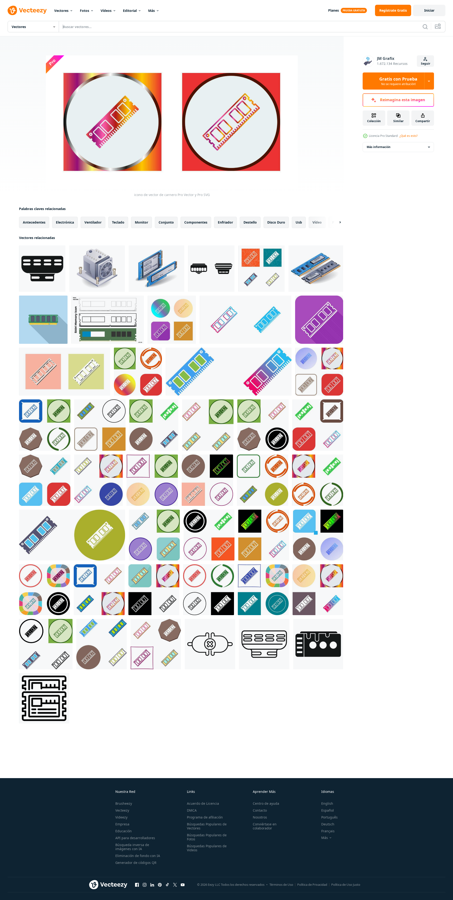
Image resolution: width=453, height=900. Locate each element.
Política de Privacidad (312, 884)
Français (328, 831)
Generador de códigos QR (135, 862)
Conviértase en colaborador (265, 826)
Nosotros (260, 817)
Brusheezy (123, 803)
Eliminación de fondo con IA (137, 855)
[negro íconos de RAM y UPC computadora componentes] (211, 268)
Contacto (260, 810)
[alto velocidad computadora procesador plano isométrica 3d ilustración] (97, 268)
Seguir (425, 64)
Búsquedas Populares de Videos (207, 848)
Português (329, 817)
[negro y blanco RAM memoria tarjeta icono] (318, 644)
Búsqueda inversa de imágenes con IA (132, 847)
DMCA (192, 810)
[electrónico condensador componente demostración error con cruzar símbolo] (210, 644)
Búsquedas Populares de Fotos (207, 837)
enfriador (225, 222)
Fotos (84, 10)
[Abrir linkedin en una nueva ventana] (152, 884)
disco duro (276, 222)
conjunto (166, 222)
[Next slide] (336, 222)
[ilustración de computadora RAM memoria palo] (43, 320)
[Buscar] (425, 26)
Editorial (130, 10)
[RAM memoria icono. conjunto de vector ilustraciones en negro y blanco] (107, 320)
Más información (378, 147)
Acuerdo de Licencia (203, 803)
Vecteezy (122, 810)
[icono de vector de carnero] (261, 268)
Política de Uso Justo (345, 884)
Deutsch (327, 824)
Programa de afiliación (205, 817)
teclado (118, 222)
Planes (333, 10)
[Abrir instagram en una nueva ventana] (144, 884)
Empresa (122, 824)
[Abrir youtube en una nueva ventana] (183, 884)
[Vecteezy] (27, 10)
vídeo (317, 222)
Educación (123, 831)
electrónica (65, 222)
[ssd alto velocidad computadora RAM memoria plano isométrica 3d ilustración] (156, 268)
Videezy (121, 817)
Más (151, 10)
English (327, 803)
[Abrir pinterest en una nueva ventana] (160, 884)
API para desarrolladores (135, 838)
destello (250, 222)
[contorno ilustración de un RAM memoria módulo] (264, 644)
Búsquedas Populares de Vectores (207, 826)
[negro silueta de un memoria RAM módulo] (42, 268)
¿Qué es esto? (408, 136)
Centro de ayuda (266, 803)
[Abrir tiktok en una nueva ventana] (167, 884)
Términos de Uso (281, 884)
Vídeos (106, 10)
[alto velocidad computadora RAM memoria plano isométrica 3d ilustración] (315, 268)
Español (327, 810)
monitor (141, 222)
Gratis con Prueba (398, 81)
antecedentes (34, 222)
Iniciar (429, 10)
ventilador (93, 222)
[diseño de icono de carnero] (138, 372)
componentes (195, 222)
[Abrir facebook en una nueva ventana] (137, 884)
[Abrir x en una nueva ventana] (175, 884)
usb (299, 222)
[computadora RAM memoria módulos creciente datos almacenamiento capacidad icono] (44, 698)
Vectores (61, 10)
